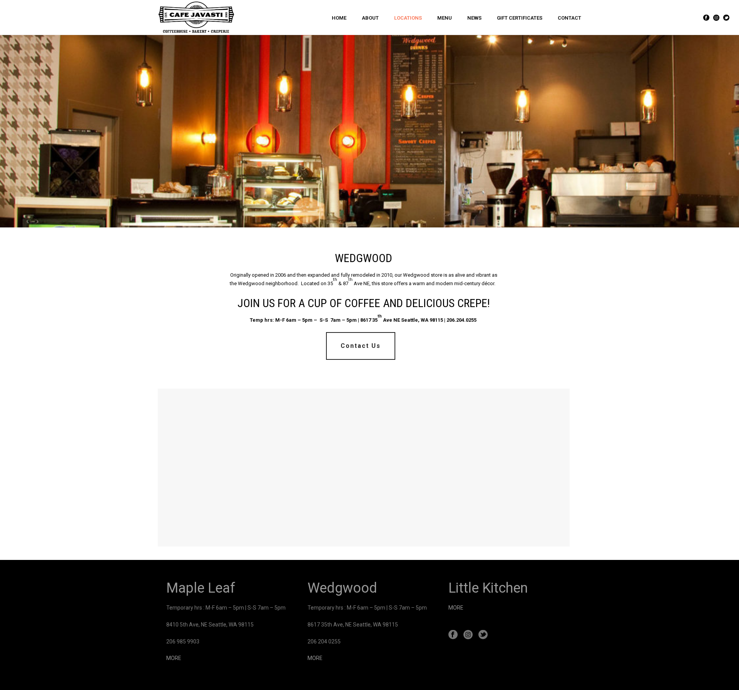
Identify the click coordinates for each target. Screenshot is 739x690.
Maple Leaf (200, 588)
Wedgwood (342, 588)
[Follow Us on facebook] (453, 635)
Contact (569, 18)
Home (339, 18)
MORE (173, 658)
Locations (408, 18)
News (474, 18)
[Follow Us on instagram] (468, 635)
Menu (444, 18)
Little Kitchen (488, 588)
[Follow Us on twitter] (483, 635)
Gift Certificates (519, 18)
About (370, 18)
